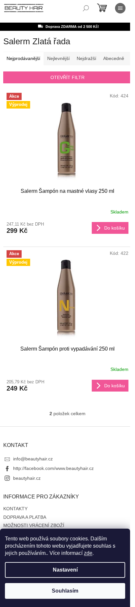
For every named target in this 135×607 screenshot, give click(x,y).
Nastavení (65, 570)
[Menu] (120, 8)
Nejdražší (86, 58)
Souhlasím (65, 591)
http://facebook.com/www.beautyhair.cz (53, 468)
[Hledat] (85, 8)
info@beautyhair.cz (33, 458)
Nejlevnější (58, 58)
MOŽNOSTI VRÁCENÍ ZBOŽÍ (33, 525)
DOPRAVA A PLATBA (24, 517)
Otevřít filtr (67, 77)
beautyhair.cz (27, 478)
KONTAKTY (15, 508)
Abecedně (113, 58)
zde (88, 553)
